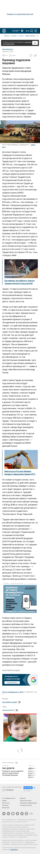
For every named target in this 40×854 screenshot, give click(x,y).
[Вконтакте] (8, 813)
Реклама (5, 805)
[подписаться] (19, 702)
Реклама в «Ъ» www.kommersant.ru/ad (20, 14)
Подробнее (14, 850)
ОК (35, 43)
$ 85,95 (6, 36)
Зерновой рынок (7, 49)
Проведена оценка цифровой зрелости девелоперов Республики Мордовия (12, 773)
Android (22, 798)
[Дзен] (13, 813)
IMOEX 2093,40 (30, 36)
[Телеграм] (4, 813)
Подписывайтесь (12, 683)
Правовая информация (28, 803)
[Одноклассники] (17, 813)
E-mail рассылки (26, 805)
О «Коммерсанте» (9, 798)
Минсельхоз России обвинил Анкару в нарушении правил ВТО (19, 472)
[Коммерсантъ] (4, 31)
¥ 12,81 (21, 36)
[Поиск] (31, 30)
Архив (4, 801)
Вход (27, 31)
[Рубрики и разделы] (35, 30)
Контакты (5, 803)
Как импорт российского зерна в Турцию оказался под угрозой (19, 282)
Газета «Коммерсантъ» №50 (12, 692)
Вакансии (5, 808)
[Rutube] (22, 813)
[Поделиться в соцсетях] (35, 55)
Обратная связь (26, 801)
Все (17, 762)
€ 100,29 (13, 36)
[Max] (26, 813)
